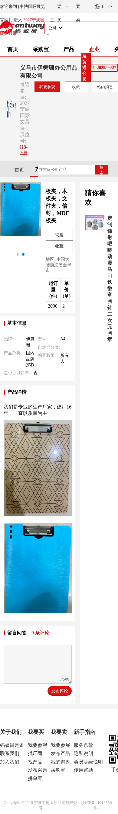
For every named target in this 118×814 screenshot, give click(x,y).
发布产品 (60, 753)
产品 (69, 49)
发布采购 (37, 770)
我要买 (36, 732)
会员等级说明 (88, 761)
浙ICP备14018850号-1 (96, 805)
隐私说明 (83, 753)
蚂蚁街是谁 (12, 745)
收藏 (76, 87)
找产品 (35, 761)
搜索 (101, 169)
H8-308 (24, 149)
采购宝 (41, 49)
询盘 (59, 235)
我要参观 (47, 87)
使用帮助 (83, 770)
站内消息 (105, 87)
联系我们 (9, 753)
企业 (94, 49)
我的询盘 (60, 761)
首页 (12, 49)
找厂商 (35, 753)
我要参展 (60, 745)
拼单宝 (35, 778)
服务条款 (83, 745)
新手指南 (85, 732)
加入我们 (9, 761)
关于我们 (11, 732)
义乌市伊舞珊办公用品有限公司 (48, 71)
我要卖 (59, 732)
